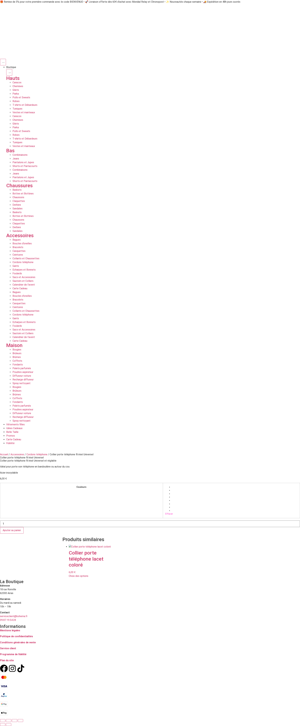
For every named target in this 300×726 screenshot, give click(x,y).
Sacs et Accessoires (23, 277)
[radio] (235, 487)
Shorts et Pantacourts (24, 166)
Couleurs (81, 487)
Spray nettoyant (21, 383)
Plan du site (7, 660)
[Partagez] (14, 720)
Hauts (13, 78)
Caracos (16, 82)
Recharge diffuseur (23, 379)
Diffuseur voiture (21, 375)
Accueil (4, 454)
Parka (15, 93)
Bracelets (17, 247)
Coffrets (17, 360)
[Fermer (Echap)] (20, 720)
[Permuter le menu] (3, 62)
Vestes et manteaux (23, 112)
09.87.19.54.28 (8, 619)
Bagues (16, 239)
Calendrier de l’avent (23, 284)
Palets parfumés (21, 368)
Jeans (15, 158)
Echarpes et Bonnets (24, 269)
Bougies (16, 349)
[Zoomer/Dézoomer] (2, 720)
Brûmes (16, 357)
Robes (16, 101)
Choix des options (78, 575)
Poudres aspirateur (22, 372)
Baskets (17, 189)
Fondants (17, 364)
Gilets (15, 89)
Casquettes (18, 250)
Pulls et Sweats (21, 97)
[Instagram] (12, 668)
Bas (10, 151)
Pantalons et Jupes (23, 162)
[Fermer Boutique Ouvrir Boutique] (9, 72)
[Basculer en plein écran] (8, 720)
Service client (8, 648)
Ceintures (17, 254)
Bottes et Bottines (23, 193)
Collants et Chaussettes (25, 258)
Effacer (169, 514)
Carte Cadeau (19, 288)
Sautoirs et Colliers (22, 280)
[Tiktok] (21, 668)
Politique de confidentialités (16, 636)
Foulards (17, 273)
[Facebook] (4, 668)
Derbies (16, 204)
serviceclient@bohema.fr (14, 616)
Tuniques (17, 108)
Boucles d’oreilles (22, 243)
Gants (15, 265)
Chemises (17, 86)
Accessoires (20, 235)
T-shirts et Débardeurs (24, 104)
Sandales (17, 208)
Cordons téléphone (22, 262)
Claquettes (18, 201)
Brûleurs (16, 353)
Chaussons (18, 197)
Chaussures (19, 185)
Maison (14, 345)
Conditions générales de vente (18, 642)
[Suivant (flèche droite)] (8, 724)
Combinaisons (20, 154)
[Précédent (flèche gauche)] (2, 724)
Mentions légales (10, 630)
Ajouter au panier (12, 530)
